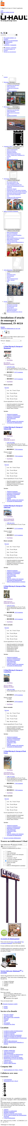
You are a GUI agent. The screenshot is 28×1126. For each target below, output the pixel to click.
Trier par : (3, 340)
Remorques (12, 82)
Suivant (6, 838)
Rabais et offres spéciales (10, 1063)
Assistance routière (8, 1016)
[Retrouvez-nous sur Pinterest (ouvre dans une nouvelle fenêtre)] (5, 1089)
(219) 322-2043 (11, 442)
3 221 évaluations (18, 528)
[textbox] (20, 845)
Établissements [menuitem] (8, 42)
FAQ (5, 1021)
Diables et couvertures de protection (12, 1036)
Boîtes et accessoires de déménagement (13, 1054)
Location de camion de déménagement (13, 1031)
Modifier (3, 327)
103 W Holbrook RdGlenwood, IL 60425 (9, 519)
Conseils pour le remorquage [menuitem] (13, 112)
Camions (9, 851)
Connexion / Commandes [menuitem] (10, 45)
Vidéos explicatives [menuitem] (11, 86)
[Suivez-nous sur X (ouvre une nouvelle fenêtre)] (5, 1093)
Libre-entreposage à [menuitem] (13, 183)
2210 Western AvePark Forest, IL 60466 (9, 773)
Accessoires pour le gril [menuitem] (12, 306)
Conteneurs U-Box (11, 497)
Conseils (6, 1020)
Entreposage (13, 178)
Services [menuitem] (8, 277)
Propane (10, 301)
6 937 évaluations (18, 372)
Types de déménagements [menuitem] (12, 278)
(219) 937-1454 (11, 366)
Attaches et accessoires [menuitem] (12, 90)
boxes (12, 941)
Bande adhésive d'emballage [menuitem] (13, 239)
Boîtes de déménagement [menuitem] (12, 232)
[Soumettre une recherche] (16, 35)
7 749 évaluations (18, 783)
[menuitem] (17, 110)
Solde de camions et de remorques (15, 421)
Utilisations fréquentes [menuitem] (12, 152)
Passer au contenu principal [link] (7, 12)
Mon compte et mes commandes (12, 1017)
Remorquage (7, 106)
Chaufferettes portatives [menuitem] (12, 309)
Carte (8, 333)
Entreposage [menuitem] (6, 178)
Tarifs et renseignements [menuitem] (12, 149)
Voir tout (7, 387)
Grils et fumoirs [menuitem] (10, 307)
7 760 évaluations (18, 449)
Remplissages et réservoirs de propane (13, 1057)
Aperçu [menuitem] (8, 273)
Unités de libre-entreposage (10, 1041)
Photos (10, 360)
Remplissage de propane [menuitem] (12, 304)
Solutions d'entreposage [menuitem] (12, 240)
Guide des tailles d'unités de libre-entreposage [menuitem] (17, 191)
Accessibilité (7, 1023)
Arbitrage (6, 1109)
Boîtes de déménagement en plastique (16, 581)
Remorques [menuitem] (6, 82)
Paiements (6, 1018)
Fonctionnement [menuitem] (10, 276)
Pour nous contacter (8, 1014)
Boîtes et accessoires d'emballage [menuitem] (11, 211)
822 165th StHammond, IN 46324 (9, 363)
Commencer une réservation (13, 110)
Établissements (9, 1118)
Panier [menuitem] (7, 43)
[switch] (14, 332)
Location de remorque (9, 1033)
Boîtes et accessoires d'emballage (12, 229)
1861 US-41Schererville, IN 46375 (9, 439)
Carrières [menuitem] (6, 39)
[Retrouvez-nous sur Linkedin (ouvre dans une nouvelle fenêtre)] (5, 1091)
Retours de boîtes (11, 862)
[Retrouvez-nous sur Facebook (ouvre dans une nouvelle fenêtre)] (5, 1084)
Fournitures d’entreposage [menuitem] (12, 198)
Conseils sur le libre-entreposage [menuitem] (14, 197)
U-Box (18, 146)
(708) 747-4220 (11, 776)
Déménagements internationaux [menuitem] (14, 153)
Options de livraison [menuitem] (11, 151)
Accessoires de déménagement (14, 422)
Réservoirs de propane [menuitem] (12, 310)
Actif (2, 10)
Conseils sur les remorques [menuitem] (13, 88)
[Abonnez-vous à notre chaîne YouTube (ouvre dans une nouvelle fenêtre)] (5, 1095)
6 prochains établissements (14, 838)
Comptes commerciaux (9, 1050)
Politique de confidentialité (10, 1111)
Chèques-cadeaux (8, 1062)
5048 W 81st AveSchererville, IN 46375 (9, 602)
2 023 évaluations (18, 612)
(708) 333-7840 (11, 689)
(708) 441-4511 (10, 523)
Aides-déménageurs (17, 270)
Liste (8, 331)
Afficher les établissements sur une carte (10, 328)
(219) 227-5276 (11, 605)
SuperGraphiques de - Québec (13, 1069)
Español (6, 1008)
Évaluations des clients (9, 1024)
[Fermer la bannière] (2, 1)
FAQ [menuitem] (8, 89)
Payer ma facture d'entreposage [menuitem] (14, 194)
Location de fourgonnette (10, 1032)
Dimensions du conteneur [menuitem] (12, 159)
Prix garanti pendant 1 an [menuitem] (10, 37)
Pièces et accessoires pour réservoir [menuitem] (14, 311)
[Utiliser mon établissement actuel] (12, 844)
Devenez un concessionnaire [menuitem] (11, 40)
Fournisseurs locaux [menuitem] (11, 274)
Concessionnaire (8, 1079)
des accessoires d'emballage (12, 942)
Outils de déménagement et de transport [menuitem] (15, 238)
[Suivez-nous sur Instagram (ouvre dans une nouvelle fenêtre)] (5, 1087)
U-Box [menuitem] (8, 146)
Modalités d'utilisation (9, 1112)
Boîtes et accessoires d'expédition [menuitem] (14, 235)
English (5, 1006)
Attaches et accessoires (9, 1051)
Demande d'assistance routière (10, 1004)
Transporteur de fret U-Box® (11, 1081)
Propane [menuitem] (6, 301)
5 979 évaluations (18, 695)
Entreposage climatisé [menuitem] (11, 188)
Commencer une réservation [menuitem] (13, 85)
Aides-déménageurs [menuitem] (8, 270)
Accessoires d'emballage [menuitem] (12, 233)
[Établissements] (6, 33)
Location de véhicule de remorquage (13, 1035)
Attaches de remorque (12, 414)
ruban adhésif (17, 941)
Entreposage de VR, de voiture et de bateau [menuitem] (16, 190)
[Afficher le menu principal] (2, 14)
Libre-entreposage (11, 418)
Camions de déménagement (13, 415)
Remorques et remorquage (13, 417)
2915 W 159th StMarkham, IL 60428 (9, 686)
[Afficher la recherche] (4, 33)
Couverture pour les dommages (11, 1056)
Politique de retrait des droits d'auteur (13, 1113)
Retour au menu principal (13, 83)
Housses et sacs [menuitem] (10, 236)
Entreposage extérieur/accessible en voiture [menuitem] (16, 193)
